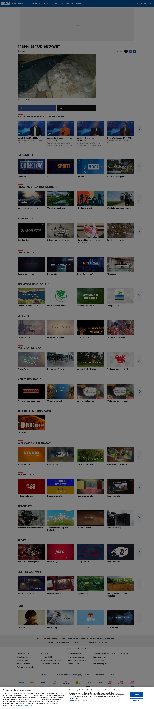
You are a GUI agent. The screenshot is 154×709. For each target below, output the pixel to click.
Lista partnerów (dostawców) (78, 700)
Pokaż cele (136, 700)
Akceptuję (136, 694)
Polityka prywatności (25, 705)
